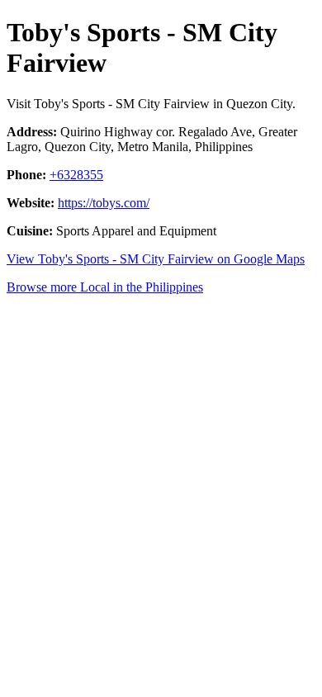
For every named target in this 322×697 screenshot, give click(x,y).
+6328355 (76, 175)
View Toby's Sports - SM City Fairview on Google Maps (156, 259)
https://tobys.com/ (103, 203)
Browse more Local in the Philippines (105, 287)
